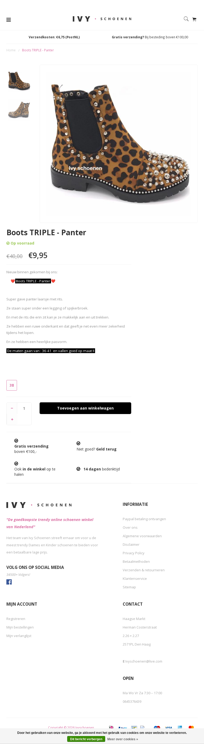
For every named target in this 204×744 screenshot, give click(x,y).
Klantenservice (135, 578)
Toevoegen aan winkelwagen (85, 408)
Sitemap (129, 587)
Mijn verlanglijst (18, 635)
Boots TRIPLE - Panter (38, 50)
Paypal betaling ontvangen (144, 518)
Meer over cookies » (122, 739)
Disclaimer (131, 544)
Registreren (15, 618)
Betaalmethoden (136, 561)
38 (12, 385)
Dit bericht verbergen (86, 739)
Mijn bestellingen (20, 627)
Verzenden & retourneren (144, 570)
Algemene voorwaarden (142, 536)
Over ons (130, 527)
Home (11, 50)
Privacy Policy (133, 553)
